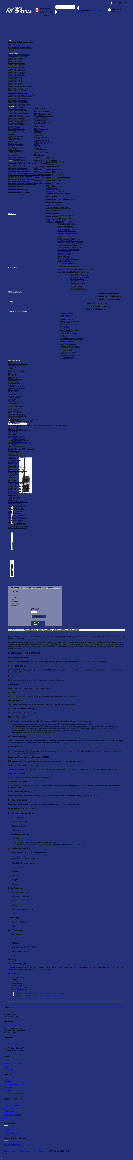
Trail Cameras (64, 327)
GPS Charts (37, 145)
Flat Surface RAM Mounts (65, 261)
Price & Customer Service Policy (17, 1084)
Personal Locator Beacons (44, 158)
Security (10, 301)
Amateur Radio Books (15, 77)
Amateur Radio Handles (15, 66)
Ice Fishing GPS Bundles (53, 189)
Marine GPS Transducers (56, 175)
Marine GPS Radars (53, 180)
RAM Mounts (12, 214)
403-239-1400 (15, 1044)
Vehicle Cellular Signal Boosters (70, 347)
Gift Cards (8, 1118)
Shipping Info (9, 1108)
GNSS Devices (39, 126)
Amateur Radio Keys (14, 69)
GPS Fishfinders (52, 196)
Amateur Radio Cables (15, 59)
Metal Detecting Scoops (78, 283)
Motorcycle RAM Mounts (65, 258)
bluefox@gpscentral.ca (13, 1145)
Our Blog (7, 1090)
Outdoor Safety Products (67, 355)
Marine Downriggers (54, 202)
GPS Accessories (41, 129)
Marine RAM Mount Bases (65, 226)
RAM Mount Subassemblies (68, 250)
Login (93, 10)
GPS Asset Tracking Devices (107, 294)
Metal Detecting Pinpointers (79, 280)
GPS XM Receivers (40, 149)
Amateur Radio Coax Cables (16, 63)
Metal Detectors (76, 286)
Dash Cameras (64, 324)
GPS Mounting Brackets (41, 140)
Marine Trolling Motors (15, 438)
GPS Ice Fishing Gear (54, 186)
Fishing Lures (50, 164)
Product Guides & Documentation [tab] (66, 630)
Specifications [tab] (31, 630)
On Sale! (11, 51)
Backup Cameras (65, 322)
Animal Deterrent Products (68, 352)
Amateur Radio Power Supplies (17, 493)
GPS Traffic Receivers (41, 143)
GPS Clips (37, 146)
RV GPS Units (12, 399)
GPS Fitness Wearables (43, 114)
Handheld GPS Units (42, 152)
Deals (9, 40)
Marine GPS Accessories (56, 162)
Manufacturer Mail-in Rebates (20, 48)
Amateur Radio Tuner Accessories (19, 98)
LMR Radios (11, 479)
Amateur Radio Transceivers (17, 486)
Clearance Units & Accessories (20, 42)
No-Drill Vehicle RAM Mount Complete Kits (70, 242)
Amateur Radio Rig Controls (16, 74)
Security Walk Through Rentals (98, 306)
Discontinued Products (17, 371)
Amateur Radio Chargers (15, 81)
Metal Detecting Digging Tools (79, 272)
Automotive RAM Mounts (65, 253)
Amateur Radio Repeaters (16, 485)
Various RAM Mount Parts (67, 266)
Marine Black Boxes (53, 169)
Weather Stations (67, 358)
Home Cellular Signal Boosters (69, 346)
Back (14, 445)
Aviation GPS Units (41, 111)
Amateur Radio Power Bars (16, 491)
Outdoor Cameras (67, 319)
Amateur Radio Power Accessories (19, 488)
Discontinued (39, 1151)
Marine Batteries (52, 166)
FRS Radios (11, 477)
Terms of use (9, 1151)
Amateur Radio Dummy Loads (17, 105)
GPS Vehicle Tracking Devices (108, 299)
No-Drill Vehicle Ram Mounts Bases (68, 245)
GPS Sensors (39, 155)
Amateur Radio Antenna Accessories (19, 104)
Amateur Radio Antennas (18, 101)
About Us (7, 1081)
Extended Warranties (12, 1115)
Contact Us (8, 1069)
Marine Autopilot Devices (16, 436)
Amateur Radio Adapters (15, 78)
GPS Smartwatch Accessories (43, 142)
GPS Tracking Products (15, 292)
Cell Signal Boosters (68, 344)
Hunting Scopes (66, 336)
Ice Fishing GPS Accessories (55, 191)
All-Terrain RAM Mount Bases (66, 229)
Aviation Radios (13, 474)
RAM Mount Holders (65, 236)
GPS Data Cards (39, 134)
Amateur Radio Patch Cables (17, 72)
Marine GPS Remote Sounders (58, 178)
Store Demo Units (15, 45)
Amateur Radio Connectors (16, 64)
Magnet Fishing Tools (77, 279)
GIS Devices (12, 393)
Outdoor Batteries (67, 313)
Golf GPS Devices (39, 117)
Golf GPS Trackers (40, 123)
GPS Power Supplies (40, 137)
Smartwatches (14, 403)
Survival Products (67, 350)
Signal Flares (64, 353)
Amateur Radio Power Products (18, 482)
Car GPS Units (39, 108)
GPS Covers (37, 148)
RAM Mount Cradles (14, 513)
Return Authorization (12, 1133)
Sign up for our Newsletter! (14, 1094)
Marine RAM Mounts (63, 256)
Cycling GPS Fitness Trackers (43, 122)
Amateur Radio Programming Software (20, 86)
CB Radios (11, 475)
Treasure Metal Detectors (78, 289)
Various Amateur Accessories (17, 56)
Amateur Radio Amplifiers (18, 89)
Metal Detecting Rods (77, 282)
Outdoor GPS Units (14, 397)
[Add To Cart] (38, 616)
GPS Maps (37, 138)
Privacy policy (24, 1151)
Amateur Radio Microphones (17, 70)
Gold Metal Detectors (77, 288)
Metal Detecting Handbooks (79, 276)
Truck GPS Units (13, 401)
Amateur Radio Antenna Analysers (18, 102)
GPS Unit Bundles (13, 390)
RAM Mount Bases (64, 221)
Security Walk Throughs (95, 309)
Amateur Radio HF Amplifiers (17, 90)
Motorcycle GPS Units (15, 396)
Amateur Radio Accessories (19, 55)
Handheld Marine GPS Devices (58, 194)
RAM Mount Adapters (65, 216)
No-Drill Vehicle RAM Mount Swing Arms (69, 247)
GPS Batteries (38, 135)
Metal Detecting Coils (77, 271)
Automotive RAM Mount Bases (66, 224)
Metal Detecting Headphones (79, 277)
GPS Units (12, 374)
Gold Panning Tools (76, 274)
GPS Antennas (38, 131)
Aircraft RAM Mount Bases (65, 223)
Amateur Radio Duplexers (16, 107)
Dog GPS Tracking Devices (68, 333)
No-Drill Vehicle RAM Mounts (68, 239)
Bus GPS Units (12, 391)
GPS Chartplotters (53, 211)
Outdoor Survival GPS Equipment (17, 311)
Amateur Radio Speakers (16, 75)
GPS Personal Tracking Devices (109, 296)
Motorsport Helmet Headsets (71, 339)
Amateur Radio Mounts (15, 85)
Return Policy (9, 1112)
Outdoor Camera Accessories (69, 321)
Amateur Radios (13, 53)
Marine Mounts (12, 434)
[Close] (1, 1158)
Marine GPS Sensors (54, 172)
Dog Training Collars (66, 332)
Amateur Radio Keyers (15, 83)
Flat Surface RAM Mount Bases (66, 231)
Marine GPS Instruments (55, 183)
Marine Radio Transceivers (16, 160)
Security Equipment (15, 515)
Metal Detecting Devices (18, 440)
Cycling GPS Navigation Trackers (44, 116)
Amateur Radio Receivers (16, 483)
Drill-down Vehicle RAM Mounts (69, 233)
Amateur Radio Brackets (15, 80)
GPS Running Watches (41, 119)
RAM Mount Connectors (15, 511)
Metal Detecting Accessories (82, 269)
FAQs (6, 1067)
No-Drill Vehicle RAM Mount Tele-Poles (69, 244)
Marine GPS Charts (53, 205)
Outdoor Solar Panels (66, 317)
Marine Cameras (52, 213)
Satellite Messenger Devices (45, 161)
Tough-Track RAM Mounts (67, 264)
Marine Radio (12, 480)
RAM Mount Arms (64, 218)
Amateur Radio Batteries (15, 58)
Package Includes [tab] (45, 630)
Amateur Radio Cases (15, 61)
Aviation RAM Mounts (63, 254)
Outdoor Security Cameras (96, 303)
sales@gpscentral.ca (12, 1063)
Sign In (6, 1130)
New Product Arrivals (14, 360)
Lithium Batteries (65, 315)
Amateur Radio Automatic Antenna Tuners (21, 95)
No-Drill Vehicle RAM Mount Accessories (70, 241)
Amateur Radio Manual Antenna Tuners (20, 96)
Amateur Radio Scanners (15, 489)
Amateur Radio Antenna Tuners (20, 93)
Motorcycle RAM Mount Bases (66, 228)
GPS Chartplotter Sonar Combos (58, 208)
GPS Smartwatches (40, 120)
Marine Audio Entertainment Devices (60, 199)
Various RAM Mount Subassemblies (68, 259)
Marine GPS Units (15, 406)
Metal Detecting (12, 267)
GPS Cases (37, 132)
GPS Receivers (12, 394)
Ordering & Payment (12, 1105)
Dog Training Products (69, 330)
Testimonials (9, 1087)
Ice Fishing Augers (51, 188)
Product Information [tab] (16, 630)
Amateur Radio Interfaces (16, 67)
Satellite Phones (66, 342)
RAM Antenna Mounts (64, 251)
